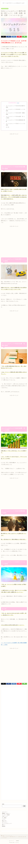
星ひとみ (4, 820)
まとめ (7, 127)
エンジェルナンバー (5, 8)
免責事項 (17, 840)
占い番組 (4, 817)
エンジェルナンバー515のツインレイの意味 (15, 124)
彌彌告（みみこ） (6, 813)
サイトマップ (11, 840)
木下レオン (4, 822)
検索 (3, 804)
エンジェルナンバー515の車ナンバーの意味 (15, 110)
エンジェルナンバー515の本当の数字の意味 (15, 106)
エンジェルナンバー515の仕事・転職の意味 (15, 113)
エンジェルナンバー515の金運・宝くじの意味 (15, 117)
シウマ (3, 819)
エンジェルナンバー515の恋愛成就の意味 (15, 120)
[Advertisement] (14, 86)
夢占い (3, 824)
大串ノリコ (4, 816)
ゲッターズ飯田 (6, 814)
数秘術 (3, 826)
